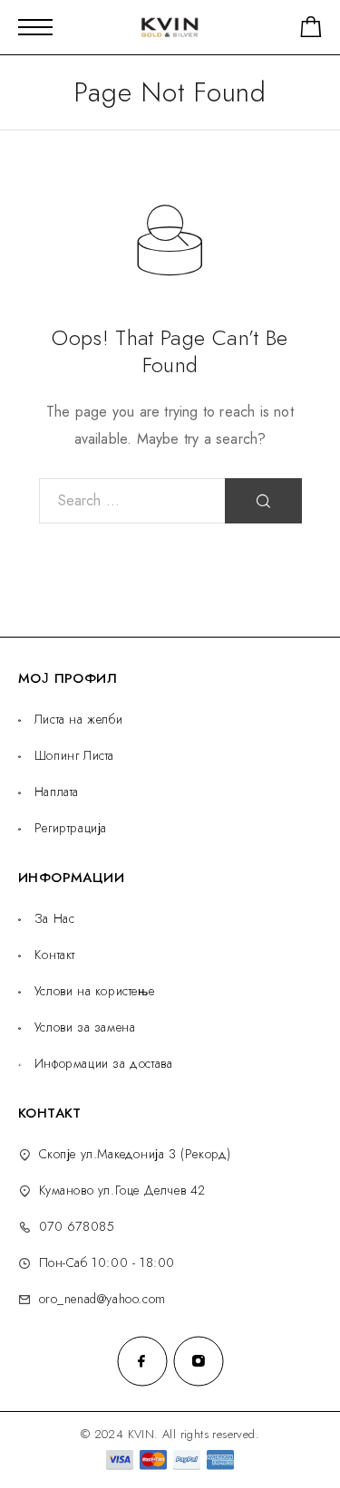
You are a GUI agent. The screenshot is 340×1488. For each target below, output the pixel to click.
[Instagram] (198, 1361)
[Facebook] (142, 1361)
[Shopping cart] (311, 30)
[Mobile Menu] (35, 27)
